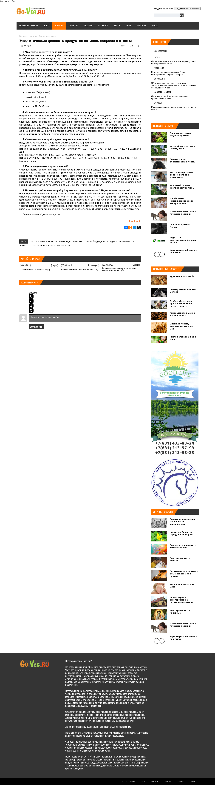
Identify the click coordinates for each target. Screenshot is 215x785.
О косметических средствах (33, 270)
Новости (33, 36)
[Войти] (187, 16)
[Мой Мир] (134, 227)
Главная (23, 36)
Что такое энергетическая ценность (48, 241)
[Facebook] (171, 664)
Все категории (160, 50)
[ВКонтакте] (126, 227)
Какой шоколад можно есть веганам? (182, 314)
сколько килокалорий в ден (84, 241)
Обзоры (136, 265)
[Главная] (31, 13)
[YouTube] (177, 664)
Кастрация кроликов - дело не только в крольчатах (182, 174)
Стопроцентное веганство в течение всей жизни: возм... (119, 269)
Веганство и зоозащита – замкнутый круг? (184, 546)
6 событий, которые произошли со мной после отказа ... (181, 303)
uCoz (13, 1)
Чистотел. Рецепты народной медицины (181, 533)
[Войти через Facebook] (31, 305)
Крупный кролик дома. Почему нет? (182, 147)
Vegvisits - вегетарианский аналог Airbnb (183, 240)
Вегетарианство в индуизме (180, 611)
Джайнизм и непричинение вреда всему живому (181, 201)
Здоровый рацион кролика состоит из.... (182, 186)
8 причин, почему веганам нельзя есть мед (181, 326)
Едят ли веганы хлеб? (182, 276)
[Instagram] (183, 664)
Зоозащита (159, 78)
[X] (139, 227)
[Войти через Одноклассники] (31, 310)
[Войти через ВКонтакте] (31, 301)
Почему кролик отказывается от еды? (182, 160)
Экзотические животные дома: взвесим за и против (184, 573)
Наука (54, 265)
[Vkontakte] (159, 664)
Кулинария (93, 265)
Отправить (36, 326)
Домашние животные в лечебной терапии (183, 212)
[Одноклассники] (130, 227)
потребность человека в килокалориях (50, 245)
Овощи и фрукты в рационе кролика (180, 134)
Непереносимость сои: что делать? (78, 270)
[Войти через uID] (31, 296)
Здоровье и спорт (47, 36)
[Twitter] (165, 664)
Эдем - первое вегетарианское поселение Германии (181, 600)
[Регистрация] (195, 16)
